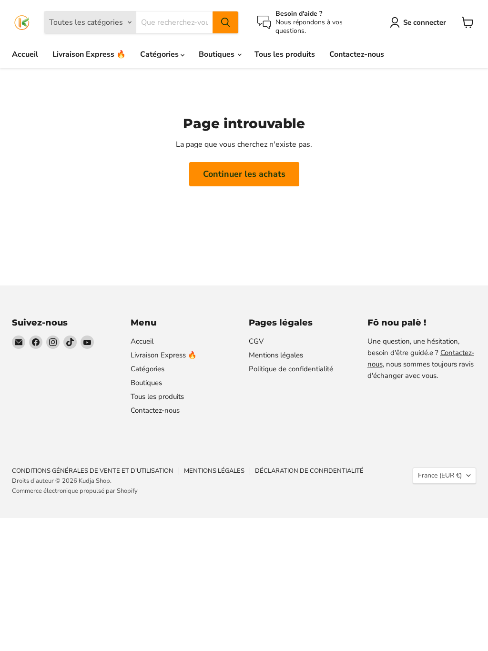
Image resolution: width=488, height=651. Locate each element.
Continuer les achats (244, 174)
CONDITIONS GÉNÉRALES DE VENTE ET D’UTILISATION (92, 471)
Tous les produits (284, 54)
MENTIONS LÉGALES (214, 471)
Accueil (25, 54)
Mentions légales (276, 355)
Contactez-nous (356, 54)
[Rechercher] (225, 22)
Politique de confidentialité (291, 369)
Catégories (160, 54)
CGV (256, 341)
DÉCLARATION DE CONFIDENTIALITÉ (309, 471)
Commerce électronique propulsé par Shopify (75, 491)
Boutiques (217, 54)
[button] (420, 22)
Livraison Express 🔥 (89, 54)
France (440, 475)
